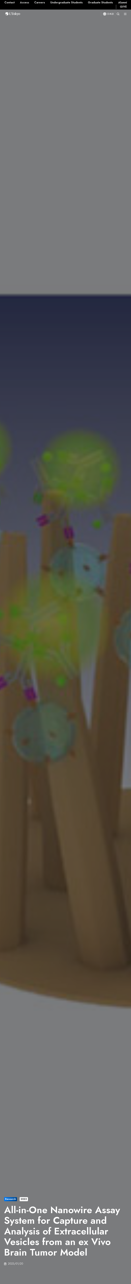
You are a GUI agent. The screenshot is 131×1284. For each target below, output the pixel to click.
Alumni (122, 2)
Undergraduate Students (66, 2)
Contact (9, 2)
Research (10, 1199)
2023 (24, 1199)
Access (24, 2)
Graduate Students (100, 2)
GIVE (123, 7)
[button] (118, 14)
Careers (39, 2)
